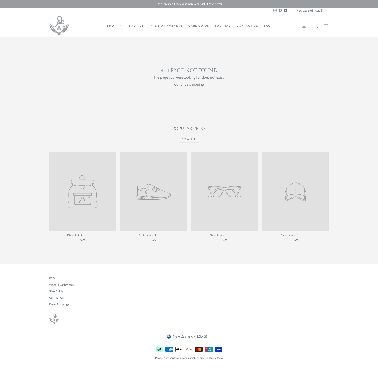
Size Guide (56, 291)
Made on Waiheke (166, 25)
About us (135, 25)
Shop (112, 25)
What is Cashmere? (61, 285)
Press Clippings (59, 304)
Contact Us (56, 297)
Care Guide (198, 25)
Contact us (247, 25)
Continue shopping (189, 84)
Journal (223, 25)
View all (189, 139)
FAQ (267, 25)
